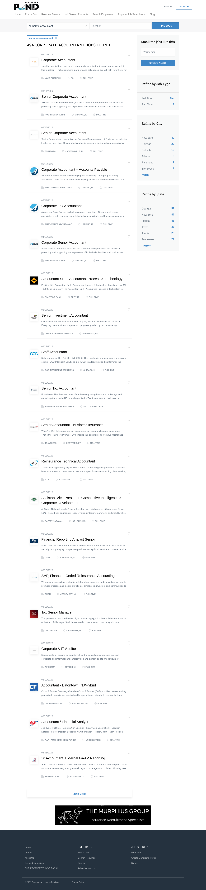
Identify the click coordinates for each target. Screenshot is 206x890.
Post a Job (83, 852)
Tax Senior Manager (57, 612)
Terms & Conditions (34, 863)
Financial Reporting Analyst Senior (68, 539)
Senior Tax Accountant (58, 388)
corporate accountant (41, 38)
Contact (29, 852)
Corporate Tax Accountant (61, 206)
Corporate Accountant (58, 60)
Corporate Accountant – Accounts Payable (74, 169)
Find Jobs (166, 25)
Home (28, 847)
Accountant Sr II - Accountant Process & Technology (81, 279)
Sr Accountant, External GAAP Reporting (73, 758)
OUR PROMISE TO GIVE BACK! (41, 868)
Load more (79, 794)
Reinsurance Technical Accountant (68, 461)
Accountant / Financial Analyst (64, 722)
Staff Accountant (54, 352)
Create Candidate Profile (143, 858)
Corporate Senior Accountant (63, 242)
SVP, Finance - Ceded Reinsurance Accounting (78, 576)
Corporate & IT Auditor (58, 649)
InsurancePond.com (51, 882)
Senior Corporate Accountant (63, 97)
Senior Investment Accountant (64, 315)
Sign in (168, 6)
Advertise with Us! (87, 868)
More (145, 174)
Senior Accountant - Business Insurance (72, 425)
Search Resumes (86, 858)
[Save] (125, 55)
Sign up (184, 6)
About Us (29, 858)
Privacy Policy (78, 882)
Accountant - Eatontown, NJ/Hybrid (68, 685)
